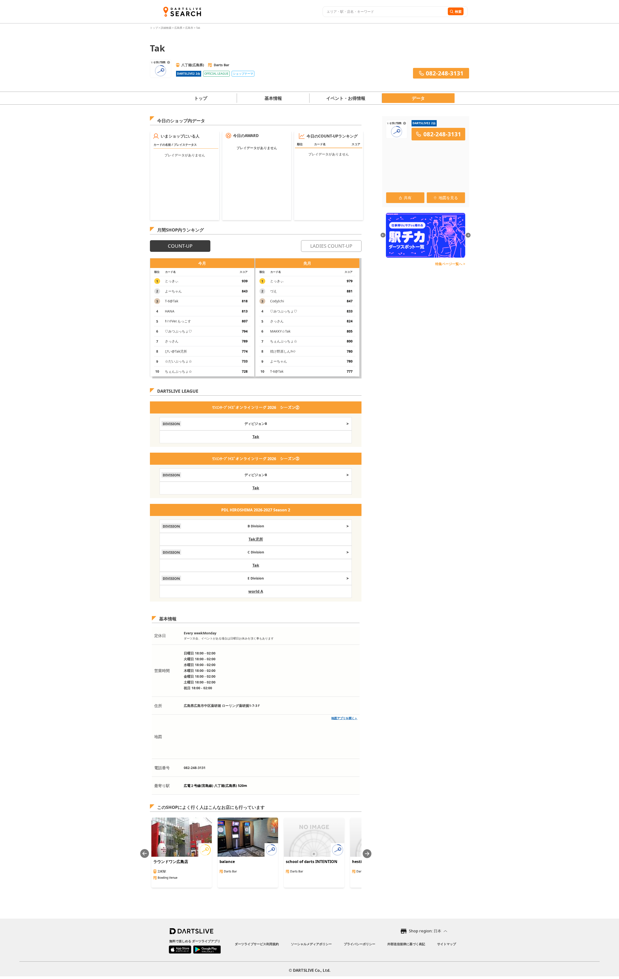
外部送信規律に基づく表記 (406, 944)
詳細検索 (166, 27)
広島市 (189, 27)
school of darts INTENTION (311, 861)
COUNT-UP (180, 246)
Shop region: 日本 (425, 931)
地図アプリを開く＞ (344, 718)
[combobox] (384, 11)
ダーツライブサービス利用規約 (257, 944)
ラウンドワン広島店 (170, 861)
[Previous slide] (144, 853)
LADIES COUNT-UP (331, 246)
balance (227, 861)
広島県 (178, 27)
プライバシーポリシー (359, 944)
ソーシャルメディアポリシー (311, 944)
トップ (154, 27)
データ (418, 98)
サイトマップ (446, 944)
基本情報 (273, 98)
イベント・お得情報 (345, 98)
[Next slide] (367, 853)
